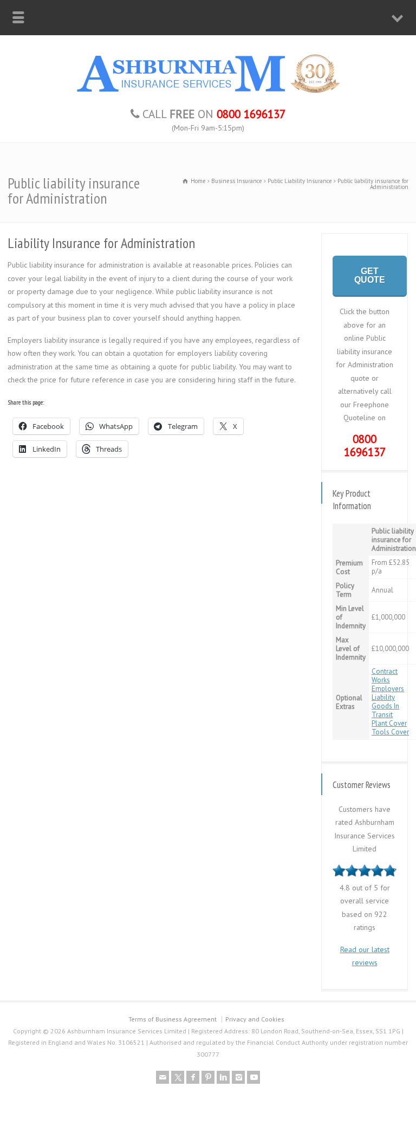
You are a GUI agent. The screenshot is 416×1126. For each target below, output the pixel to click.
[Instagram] (238, 1077)
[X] (177, 1077)
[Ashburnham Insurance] (208, 93)
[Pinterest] (208, 1077)
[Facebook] (192, 1077)
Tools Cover (390, 732)
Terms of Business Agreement (172, 1019)
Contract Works (385, 676)
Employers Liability (388, 693)
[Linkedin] (223, 1077)
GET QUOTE (369, 275)
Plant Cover (389, 723)
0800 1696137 (365, 446)
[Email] (162, 1077)
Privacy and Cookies (254, 1019)
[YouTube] (253, 1077)
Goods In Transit (385, 710)
